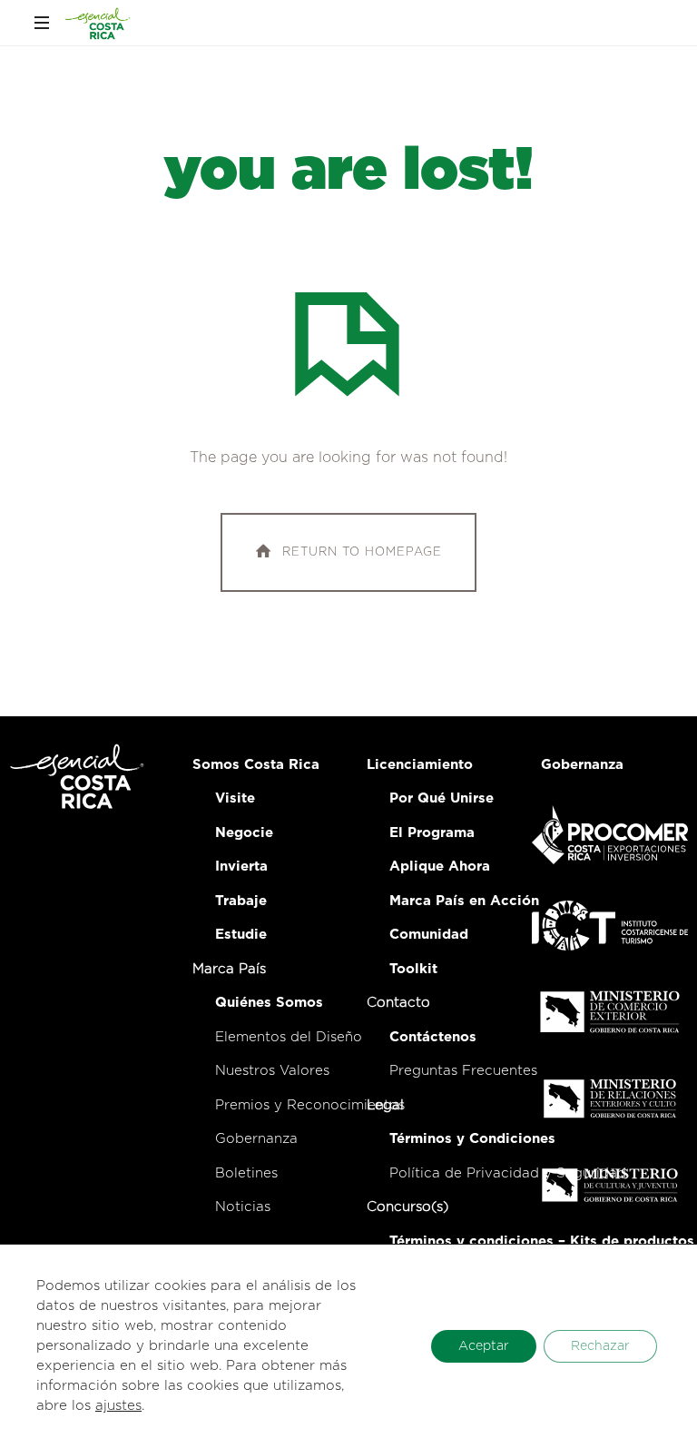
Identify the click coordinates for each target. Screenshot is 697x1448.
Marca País (229, 969)
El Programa (432, 833)
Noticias (242, 1207)
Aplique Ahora (439, 866)
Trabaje (241, 901)
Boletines (246, 1173)
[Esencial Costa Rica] (98, 22)
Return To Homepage (362, 552)
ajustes (118, 1406)
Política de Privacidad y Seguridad (507, 1173)
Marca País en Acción (464, 901)
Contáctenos (432, 1037)
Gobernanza (256, 1139)
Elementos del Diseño (288, 1037)
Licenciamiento (420, 765)
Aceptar (483, 1346)
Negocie (244, 833)
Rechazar (600, 1346)
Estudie (241, 934)
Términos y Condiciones (472, 1139)
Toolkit (413, 969)
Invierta (241, 866)
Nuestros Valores (272, 1071)
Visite (235, 798)
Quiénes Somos (269, 1003)
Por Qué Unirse (441, 798)
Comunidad (428, 934)
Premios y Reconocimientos (310, 1105)
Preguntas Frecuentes (463, 1071)
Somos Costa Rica (255, 765)
